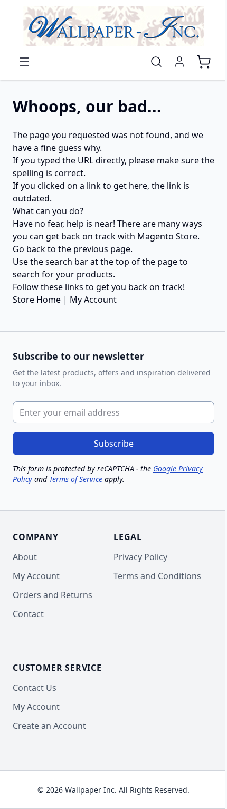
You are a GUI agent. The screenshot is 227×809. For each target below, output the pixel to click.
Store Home (37, 299)
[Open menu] (24, 61)
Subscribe (114, 443)
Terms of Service (75, 479)
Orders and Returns (52, 595)
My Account (93, 299)
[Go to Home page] (113, 26)
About (25, 557)
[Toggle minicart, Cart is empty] (203, 61)
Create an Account (49, 725)
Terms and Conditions (157, 576)
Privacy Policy (140, 557)
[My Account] (179, 61)
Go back (29, 249)
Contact (28, 614)
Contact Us (34, 688)
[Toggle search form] (156, 61)
